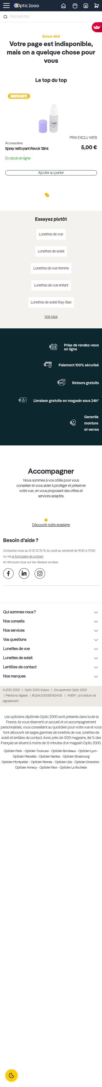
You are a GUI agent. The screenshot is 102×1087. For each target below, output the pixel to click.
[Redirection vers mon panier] (96, 5)
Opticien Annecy (26, 767)
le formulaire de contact (27, 556)
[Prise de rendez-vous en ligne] (53, 347)
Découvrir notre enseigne (51, 525)
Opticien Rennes (41, 762)
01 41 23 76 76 (37, 551)
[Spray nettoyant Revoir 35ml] (51, 112)
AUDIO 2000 (11, 690)
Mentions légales (17, 695)
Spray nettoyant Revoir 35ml (26, 149)
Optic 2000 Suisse (37, 690)
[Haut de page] (90, 1063)
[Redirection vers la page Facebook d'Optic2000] (8, 574)
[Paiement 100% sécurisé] (48, 364)
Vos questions (14, 640)
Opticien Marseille (24, 756)
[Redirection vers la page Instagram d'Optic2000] (40, 574)
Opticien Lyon (87, 751)
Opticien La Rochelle (73, 767)
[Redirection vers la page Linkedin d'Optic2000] (24, 574)
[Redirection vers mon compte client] (85, 5)
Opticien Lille (63, 762)
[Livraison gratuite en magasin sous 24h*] (22, 400)
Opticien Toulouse (37, 751)
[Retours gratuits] (61, 382)
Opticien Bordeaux (63, 751)
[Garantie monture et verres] (73, 423)
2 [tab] (51, 194)
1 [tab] (46, 194)
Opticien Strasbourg (76, 756)
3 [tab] (55, 194)
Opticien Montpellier (15, 762)
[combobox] (51, 17)
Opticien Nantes (49, 756)
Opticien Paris (13, 751)
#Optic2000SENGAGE (47, 695)
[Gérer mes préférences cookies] (11, 1075)
